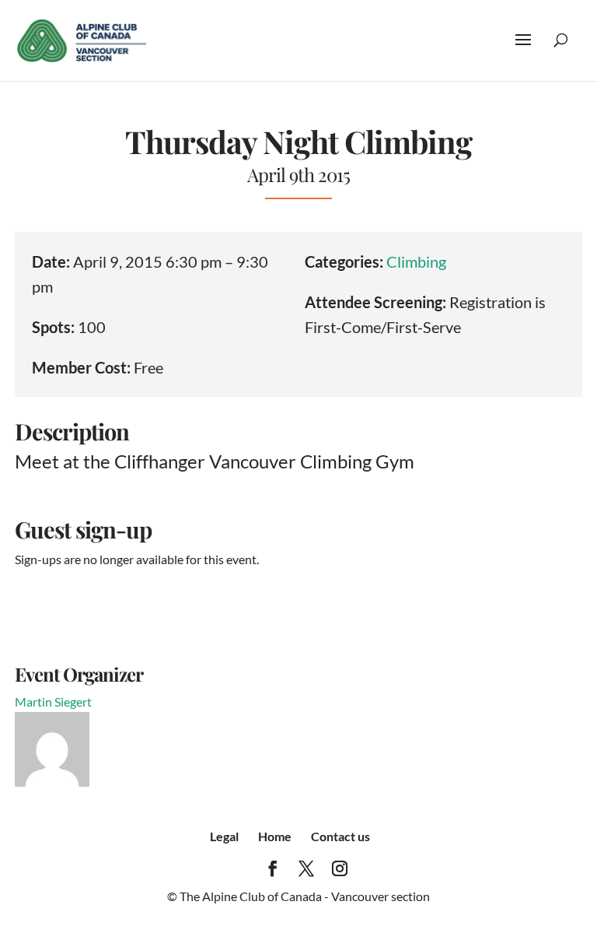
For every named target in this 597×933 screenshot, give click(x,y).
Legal (224, 836)
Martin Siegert (53, 701)
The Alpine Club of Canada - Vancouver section (305, 896)
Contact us (340, 836)
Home (275, 836)
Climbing (416, 261)
